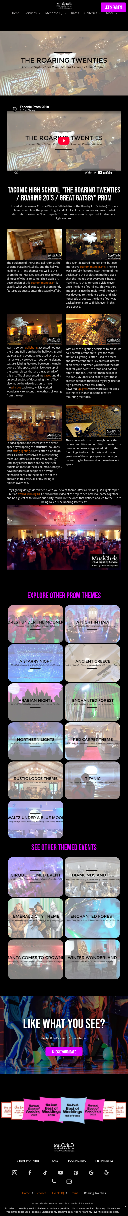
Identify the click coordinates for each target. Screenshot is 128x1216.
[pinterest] (76, 1173)
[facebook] (30, 1173)
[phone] (54, 1182)
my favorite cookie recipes (103, 1211)
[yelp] (106, 1173)
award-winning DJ (29, 494)
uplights (83, 389)
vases (47, 375)
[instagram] (14, 1173)
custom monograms (93, 267)
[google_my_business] (91, 1173)
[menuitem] (15, 13)
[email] (69, 1182)
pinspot (16, 387)
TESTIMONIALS (104, 1160)
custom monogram (43, 282)
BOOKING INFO (77, 1160)
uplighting (31, 347)
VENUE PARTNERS (28, 1160)
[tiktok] (45, 1173)
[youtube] (60, 1173)
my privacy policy (63, 1211)
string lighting (21, 451)
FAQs (55, 1160)
